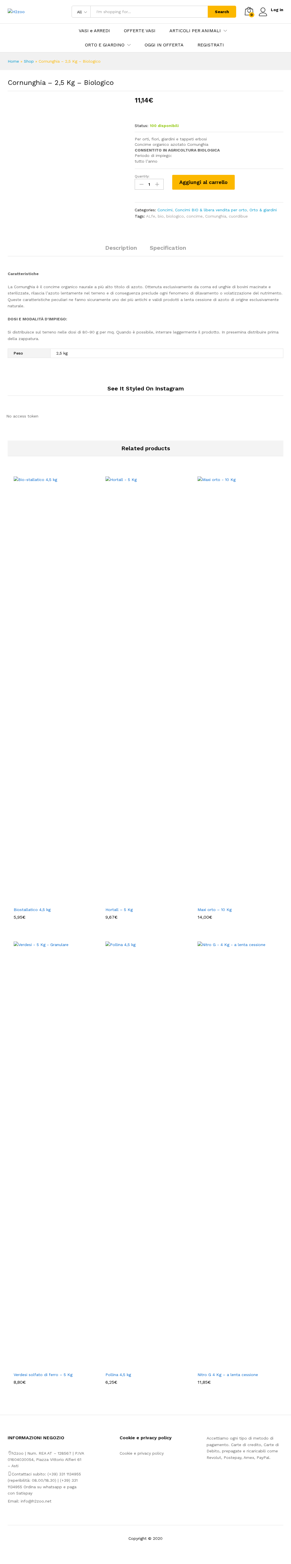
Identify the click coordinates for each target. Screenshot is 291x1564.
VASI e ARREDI (94, 30)
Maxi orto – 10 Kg (215, 909)
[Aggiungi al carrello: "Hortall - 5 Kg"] (139, 900)
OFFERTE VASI (139, 30)
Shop (29, 61)
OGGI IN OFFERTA (164, 45)
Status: (141, 125)
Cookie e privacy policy (142, 1453)
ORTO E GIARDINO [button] (104, 45)
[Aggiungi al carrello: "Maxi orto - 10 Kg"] (231, 900)
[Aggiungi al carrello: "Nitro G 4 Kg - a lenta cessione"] (231, 1365)
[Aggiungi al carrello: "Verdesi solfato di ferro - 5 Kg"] (47, 1365)
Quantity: (142, 176)
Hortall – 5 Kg (119, 909)
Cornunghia (215, 216)
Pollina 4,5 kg (118, 1374)
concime (194, 216)
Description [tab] (121, 248)
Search (222, 11)
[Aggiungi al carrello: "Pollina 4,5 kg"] (139, 1365)
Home (13, 61)
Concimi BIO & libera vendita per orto (211, 210)
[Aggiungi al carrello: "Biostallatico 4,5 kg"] (47, 900)
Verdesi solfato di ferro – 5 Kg (43, 1374)
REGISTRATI (211, 45)
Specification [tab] (168, 248)
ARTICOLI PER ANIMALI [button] (195, 30)
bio (161, 216)
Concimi (164, 210)
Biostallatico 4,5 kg (32, 909)
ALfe (150, 216)
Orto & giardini (263, 210)
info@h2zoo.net (36, 1501)
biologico (175, 216)
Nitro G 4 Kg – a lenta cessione (228, 1374)
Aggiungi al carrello (203, 182)
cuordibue (238, 216)
